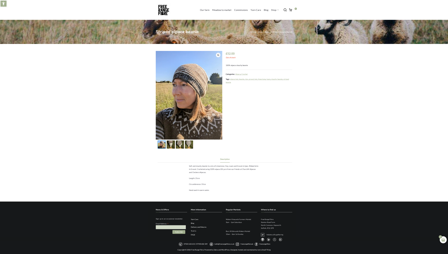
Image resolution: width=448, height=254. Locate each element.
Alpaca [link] (267, 32)
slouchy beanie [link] (277, 79)
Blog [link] (266, 10)
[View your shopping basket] (290, 10)
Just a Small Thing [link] (264, 250)
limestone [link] (262, 79)
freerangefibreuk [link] (247, 244)
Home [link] (253, 32)
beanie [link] (241, 79)
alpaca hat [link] (234, 79)
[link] (3, 3)
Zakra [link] (216, 250)
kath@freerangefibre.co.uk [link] (224, 244)
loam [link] (268, 79)
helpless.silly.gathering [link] (275, 235)
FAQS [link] (193, 235)
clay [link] (246, 79)
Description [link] (225, 159)
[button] (277, 10)
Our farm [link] (204, 10)
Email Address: (162, 224)
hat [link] (256, 79)
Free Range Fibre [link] (197, 250)
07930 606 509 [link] (201, 244)
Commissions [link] (241, 10)
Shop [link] (273, 10)
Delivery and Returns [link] (198, 227)
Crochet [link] (244, 74)
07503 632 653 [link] (189, 244)
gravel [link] (251, 79)
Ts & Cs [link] (193, 231)
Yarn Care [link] (256, 10)
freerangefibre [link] (264, 244)
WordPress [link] (225, 250)
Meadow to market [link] (221, 10)
